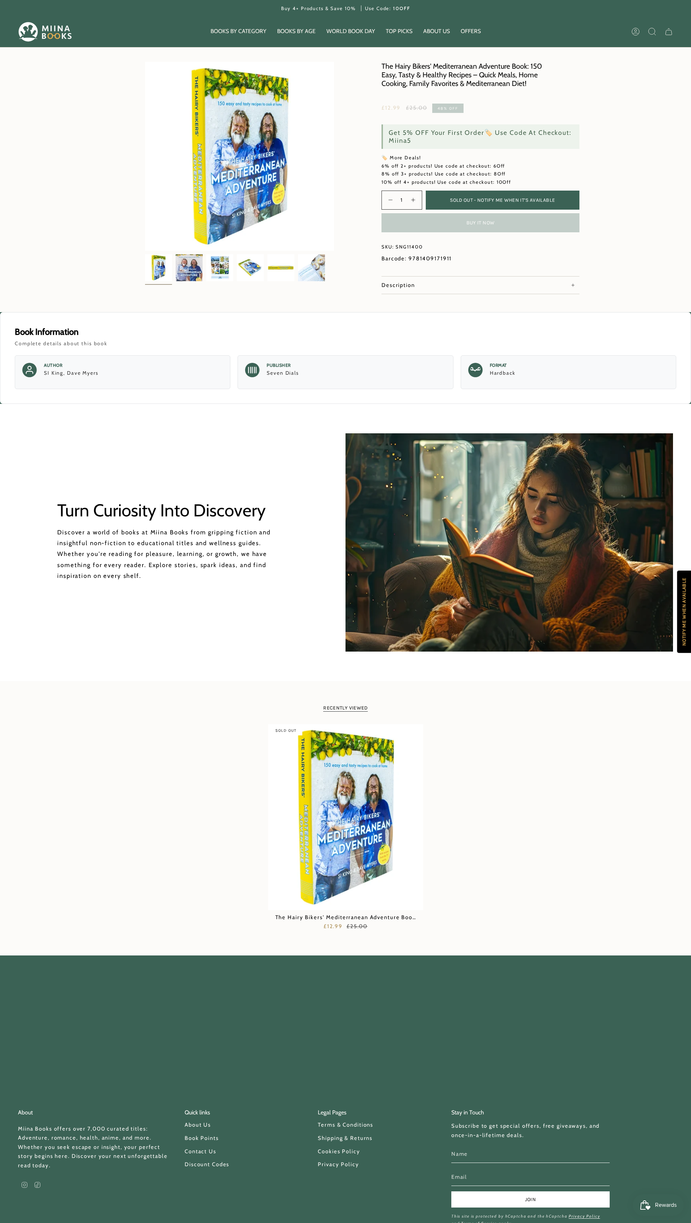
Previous (145, 156)
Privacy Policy (338, 1164)
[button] (238, 32)
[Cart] (668, 32)
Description (398, 285)
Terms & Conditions (345, 1125)
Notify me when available (684, 611)
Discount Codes (207, 1164)
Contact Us (200, 1151)
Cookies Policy (339, 1151)
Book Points (202, 1138)
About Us (198, 1125)
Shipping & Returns (345, 1138)
